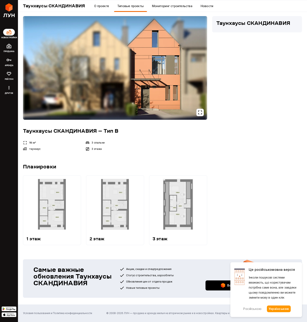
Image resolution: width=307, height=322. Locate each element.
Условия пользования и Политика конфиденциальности (57, 313)
